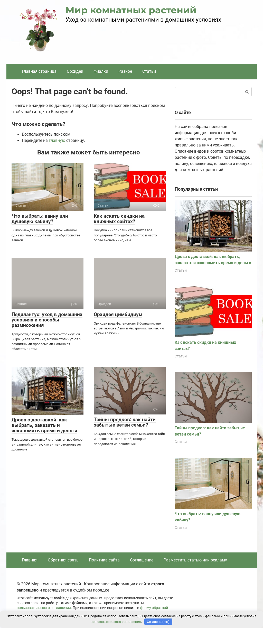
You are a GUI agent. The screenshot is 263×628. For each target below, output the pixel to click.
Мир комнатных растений (130, 10)
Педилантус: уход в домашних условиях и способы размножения (47, 319)
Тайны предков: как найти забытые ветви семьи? (125, 422)
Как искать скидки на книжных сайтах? (119, 218)
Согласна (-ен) (158, 622)
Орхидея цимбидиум (118, 314)
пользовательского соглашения (44, 608)
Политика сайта (104, 560)
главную (57, 140)
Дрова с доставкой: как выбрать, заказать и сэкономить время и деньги (44, 425)
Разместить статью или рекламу (195, 560)
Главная (29, 560)
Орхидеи (75, 71)
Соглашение (141, 560)
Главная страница (39, 71)
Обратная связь (63, 560)
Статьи (149, 71)
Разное (125, 71)
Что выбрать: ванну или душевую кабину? (40, 218)
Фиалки (100, 71)
